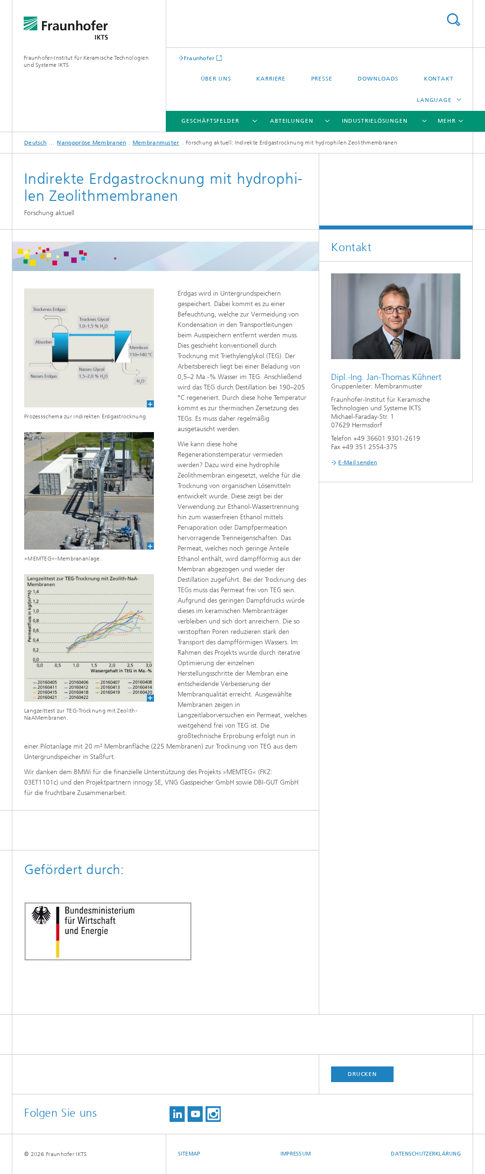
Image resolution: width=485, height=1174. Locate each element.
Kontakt (439, 78)
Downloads (378, 78)
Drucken (362, 1074)
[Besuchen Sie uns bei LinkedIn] (177, 1114)
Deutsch (35, 142)
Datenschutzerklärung (426, 1154)
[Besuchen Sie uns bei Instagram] (213, 1114)
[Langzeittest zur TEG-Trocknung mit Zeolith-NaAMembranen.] (83, 638)
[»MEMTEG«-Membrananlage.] (83, 491)
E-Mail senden (357, 462)
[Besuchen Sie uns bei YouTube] (195, 1114)
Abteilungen (292, 120)
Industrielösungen (375, 120)
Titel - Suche (453, 19)
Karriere (271, 78)
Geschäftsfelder (210, 120)
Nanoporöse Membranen (91, 142)
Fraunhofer (199, 58)
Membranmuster (156, 142)
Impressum (295, 1154)
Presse (321, 78)
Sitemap (189, 1154)
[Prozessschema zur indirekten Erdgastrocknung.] (83, 348)
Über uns (216, 78)
